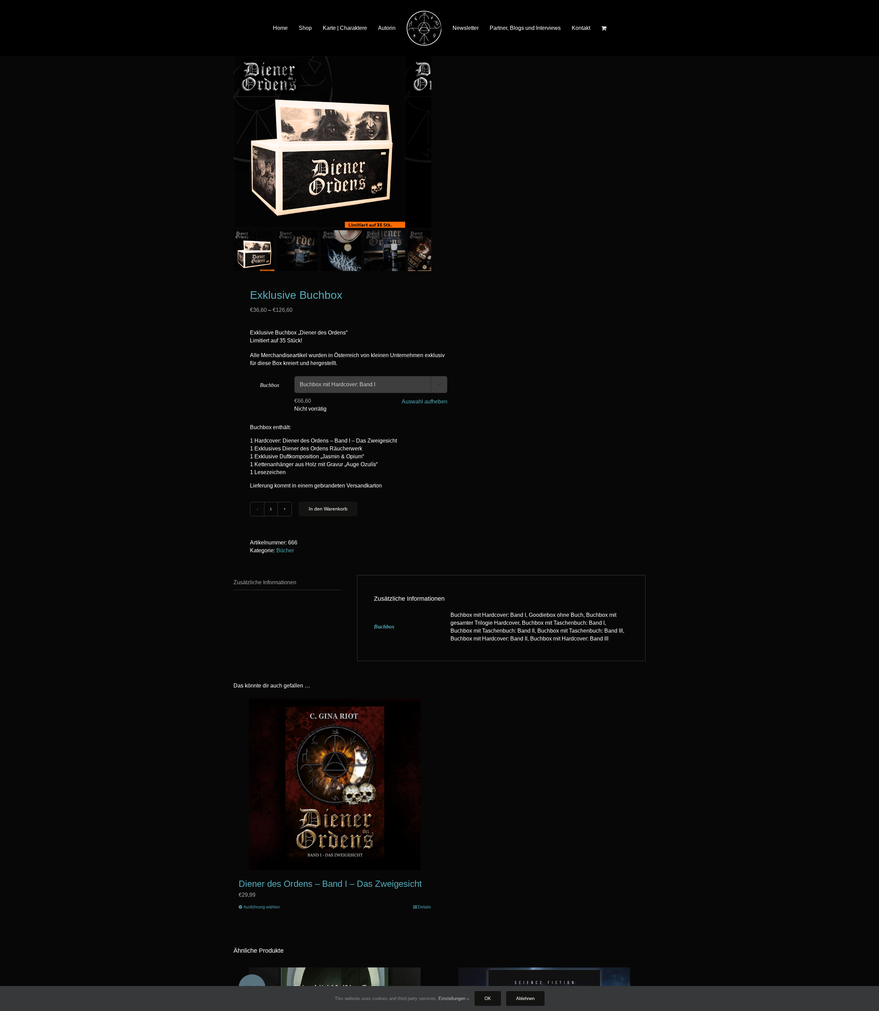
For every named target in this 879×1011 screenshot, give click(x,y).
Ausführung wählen (261, 907)
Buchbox (269, 385)
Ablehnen (525, 998)
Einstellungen (452, 998)
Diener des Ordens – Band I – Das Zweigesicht (330, 884)
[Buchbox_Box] (319, 142)
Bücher (285, 550)
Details (424, 907)
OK (487, 998)
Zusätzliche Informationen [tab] (264, 582)
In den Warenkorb (328, 509)
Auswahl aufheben (424, 401)
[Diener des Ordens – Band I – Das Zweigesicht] (334, 784)
